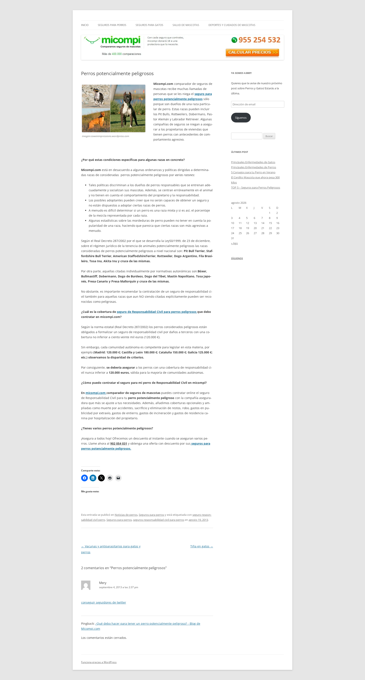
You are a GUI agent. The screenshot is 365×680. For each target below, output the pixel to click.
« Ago (234, 243)
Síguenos (241, 117)
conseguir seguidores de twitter (103, 602)
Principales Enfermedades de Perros (253, 167)
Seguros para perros (112, 25)
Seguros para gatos (149, 25)
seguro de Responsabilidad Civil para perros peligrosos (157, 312)
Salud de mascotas (186, 25)
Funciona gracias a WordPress (99, 662)
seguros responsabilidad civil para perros (158, 520)
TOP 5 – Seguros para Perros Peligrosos (255, 187)
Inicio (85, 25)
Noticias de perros (126, 515)
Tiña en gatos (201, 546)
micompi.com (96, 393)
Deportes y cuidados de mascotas (231, 25)
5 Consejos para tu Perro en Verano (253, 172)
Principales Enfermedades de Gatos (253, 162)
